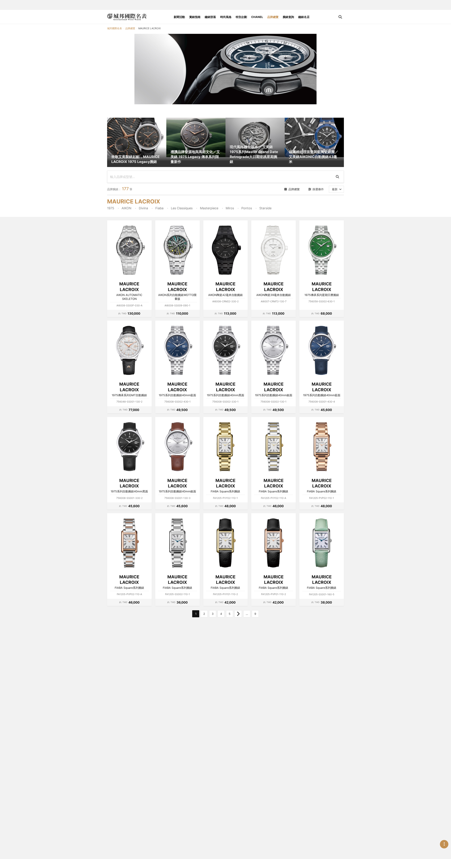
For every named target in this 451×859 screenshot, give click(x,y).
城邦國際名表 (114, 28)
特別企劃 (241, 17)
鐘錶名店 (304, 17)
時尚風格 (225, 17)
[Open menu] (444, 844)
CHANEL (257, 17)
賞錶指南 (194, 17)
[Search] (338, 177)
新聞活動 (179, 17)
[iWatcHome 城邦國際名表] (127, 16)
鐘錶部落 (210, 17)
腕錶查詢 (288, 17)
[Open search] (340, 16)
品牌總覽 (273, 17)
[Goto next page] (238, 613)
